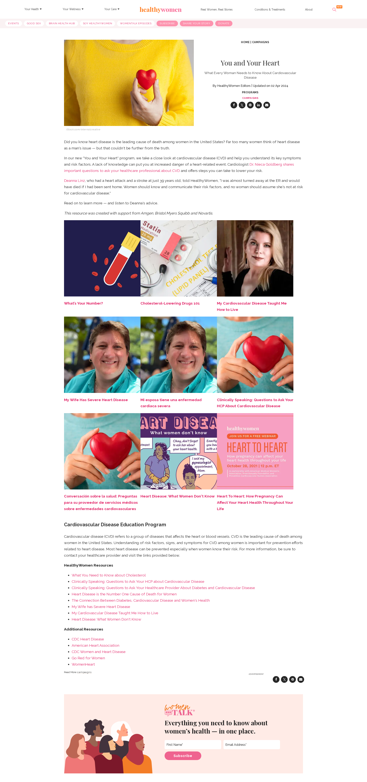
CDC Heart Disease (88, 639)
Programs (250, 92)
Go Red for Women (88, 658)
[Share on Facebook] (234, 105)
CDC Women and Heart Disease (99, 652)
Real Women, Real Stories (217, 9)
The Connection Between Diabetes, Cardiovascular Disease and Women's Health (141, 600)
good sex (34, 23)
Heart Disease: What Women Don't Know (177, 496)
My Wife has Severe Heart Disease (101, 607)
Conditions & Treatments (270, 9)
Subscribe (167, 23)
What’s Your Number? (83, 303)
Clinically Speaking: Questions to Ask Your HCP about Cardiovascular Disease (138, 581)
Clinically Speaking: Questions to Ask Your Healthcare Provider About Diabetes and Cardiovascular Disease (163, 588)
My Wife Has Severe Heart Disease (96, 400)
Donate (223, 23)
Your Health (31, 9)
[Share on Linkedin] (258, 105)
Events (13, 23)
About (309, 9)
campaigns (260, 42)
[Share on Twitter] (242, 105)
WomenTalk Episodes (136, 23)
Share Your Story (196, 23)
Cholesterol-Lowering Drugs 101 (170, 303)
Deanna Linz (74, 180)
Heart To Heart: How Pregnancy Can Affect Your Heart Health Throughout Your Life (255, 502)
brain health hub (62, 23)
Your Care (110, 9)
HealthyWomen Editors (234, 86)
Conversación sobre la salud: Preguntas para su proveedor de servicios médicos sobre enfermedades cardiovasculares (101, 502)
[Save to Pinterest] (250, 105)
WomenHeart (83, 664)
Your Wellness (72, 9)
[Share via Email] (266, 105)
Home (245, 42)
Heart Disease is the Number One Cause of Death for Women (124, 594)
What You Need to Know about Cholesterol (109, 575)
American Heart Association (95, 645)
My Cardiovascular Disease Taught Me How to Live (115, 613)
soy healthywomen (97, 23)
